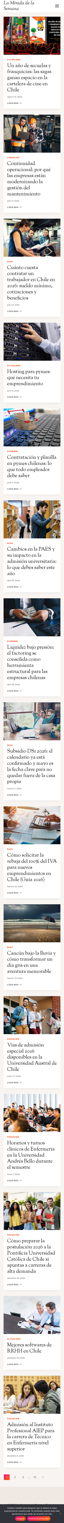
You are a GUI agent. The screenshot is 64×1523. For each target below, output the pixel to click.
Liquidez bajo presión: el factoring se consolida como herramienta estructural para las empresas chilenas (30, 662)
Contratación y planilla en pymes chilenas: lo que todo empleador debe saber (31, 466)
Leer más (14, 103)
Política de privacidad (39, 1518)
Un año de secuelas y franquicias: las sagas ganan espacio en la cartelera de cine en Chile (29, 78)
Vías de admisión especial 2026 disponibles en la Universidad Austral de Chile (32, 1057)
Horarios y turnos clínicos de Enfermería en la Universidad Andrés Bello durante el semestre (31, 1155)
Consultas (13, 158)
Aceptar (20, 1518)
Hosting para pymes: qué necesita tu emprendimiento (29, 378)
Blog (10, 262)
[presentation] (32, 36)
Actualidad (14, 60)
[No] (60, 1513)
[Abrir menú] (56, 6)
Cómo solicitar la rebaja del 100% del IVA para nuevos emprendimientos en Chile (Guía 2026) (32, 867)
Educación (13, 1039)
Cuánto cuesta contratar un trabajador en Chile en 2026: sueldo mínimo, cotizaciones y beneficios (31, 283)
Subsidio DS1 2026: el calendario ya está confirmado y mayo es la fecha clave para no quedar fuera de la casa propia (31, 766)
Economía (12, 451)
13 (34, 1477)
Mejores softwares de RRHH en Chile (29, 1348)
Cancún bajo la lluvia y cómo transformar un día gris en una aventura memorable (31, 962)
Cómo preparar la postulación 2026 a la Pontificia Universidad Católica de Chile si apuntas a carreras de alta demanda (31, 1256)
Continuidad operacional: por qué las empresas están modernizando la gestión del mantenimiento (29, 179)
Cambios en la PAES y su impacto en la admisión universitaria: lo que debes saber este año (32, 561)
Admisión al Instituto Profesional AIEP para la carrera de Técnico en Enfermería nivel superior (30, 1437)
